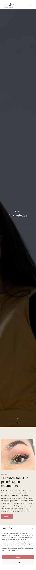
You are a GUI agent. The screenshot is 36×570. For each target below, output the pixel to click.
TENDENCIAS (6, 474)
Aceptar (18, 557)
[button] (33, 528)
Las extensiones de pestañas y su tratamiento (14, 481)
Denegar (18, 562)
